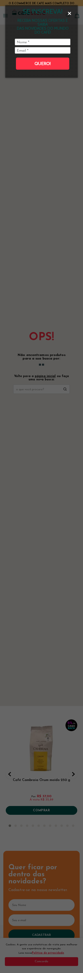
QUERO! (43, 63)
